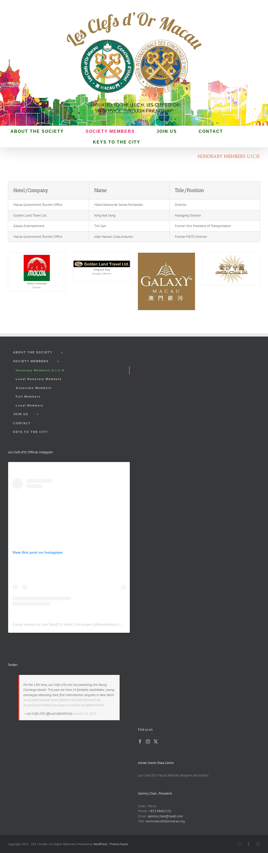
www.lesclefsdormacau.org (165, 821)
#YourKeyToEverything (85, 700)
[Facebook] (140, 741)
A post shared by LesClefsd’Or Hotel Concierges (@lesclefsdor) (64, 624)
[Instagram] (148, 741)
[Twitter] (156, 741)
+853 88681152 (160, 811)
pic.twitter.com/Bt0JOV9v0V (85, 705)
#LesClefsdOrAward (36, 700)
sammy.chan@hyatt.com (165, 816)
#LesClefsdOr (60, 700)
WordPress (100, 844)
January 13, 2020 (84, 713)
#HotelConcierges (54, 705)
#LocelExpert (32, 705)
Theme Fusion (118, 844)
